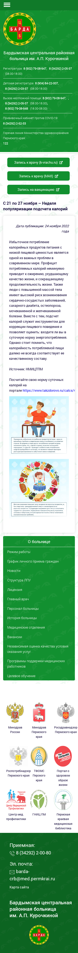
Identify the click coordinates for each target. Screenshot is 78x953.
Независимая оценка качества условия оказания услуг (37, 649)
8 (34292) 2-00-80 (33, 853)
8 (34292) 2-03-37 (16, 89)
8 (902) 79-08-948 (16, 108)
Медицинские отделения (26, 627)
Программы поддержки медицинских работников (36, 663)
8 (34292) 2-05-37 (60, 68)
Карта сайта (19, 887)
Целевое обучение (21, 676)
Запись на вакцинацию (36, 189)
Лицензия (14, 589)
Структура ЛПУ (19, 580)
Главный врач (18, 599)
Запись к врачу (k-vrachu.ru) (36, 162)
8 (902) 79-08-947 (35, 68)
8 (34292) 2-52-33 (14, 123)
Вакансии (14, 637)
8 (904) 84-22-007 (46, 83)
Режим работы (18, 552)
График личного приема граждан (33, 561)
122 (5, 143)
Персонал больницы (23, 608)
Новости (13, 570)
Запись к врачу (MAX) (36, 176)
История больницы (22, 618)
